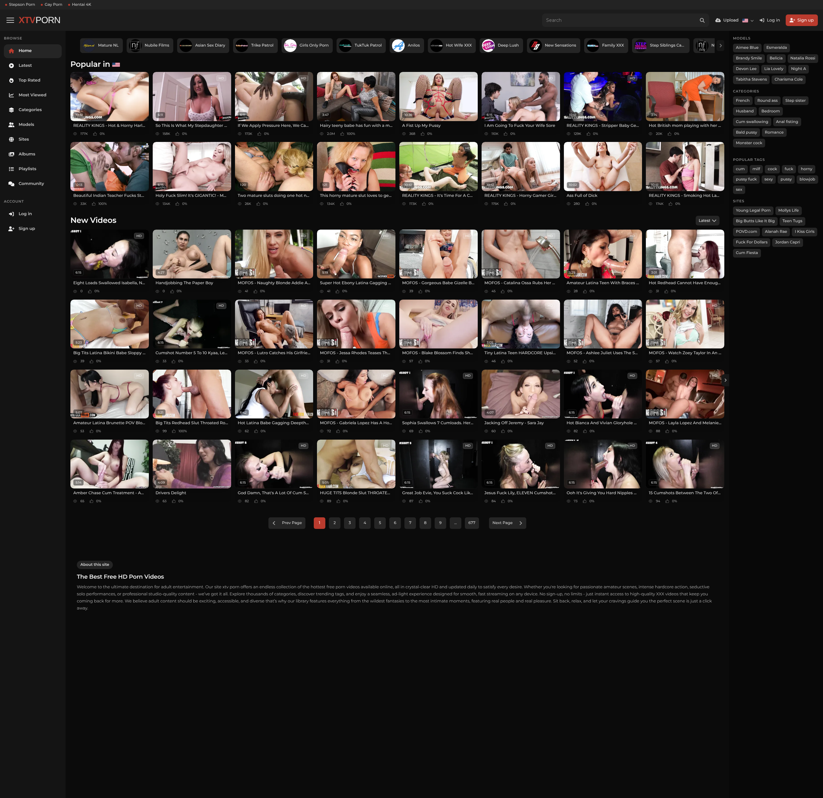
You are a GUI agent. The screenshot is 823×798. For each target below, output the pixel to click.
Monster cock (749, 143)
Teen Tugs (792, 221)
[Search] (702, 20)
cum (740, 169)
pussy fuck (746, 179)
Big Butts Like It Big (755, 221)
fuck (789, 169)
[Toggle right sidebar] (725, 380)
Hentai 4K (81, 4)
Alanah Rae (776, 231)
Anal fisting (787, 121)
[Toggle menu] (10, 20)
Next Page (503, 523)
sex (739, 189)
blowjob (807, 179)
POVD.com (746, 231)
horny (806, 169)
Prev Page (292, 523)
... (455, 523)
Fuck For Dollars (751, 242)
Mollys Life (788, 210)
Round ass (767, 100)
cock (772, 169)
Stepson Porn (22, 4)
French (743, 100)
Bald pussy (746, 132)
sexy (768, 179)
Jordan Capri (787, 242)
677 (471, 523)
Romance (774, 132)
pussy (786, 179)
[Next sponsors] (720, 45)
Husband (745, 111)
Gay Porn (53, 4)
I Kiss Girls (804, 231)
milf (756, 169)
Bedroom (771, 111)
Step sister (795, 100)
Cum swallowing (752, 121)
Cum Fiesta (747, 252)
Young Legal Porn (753, 210)
